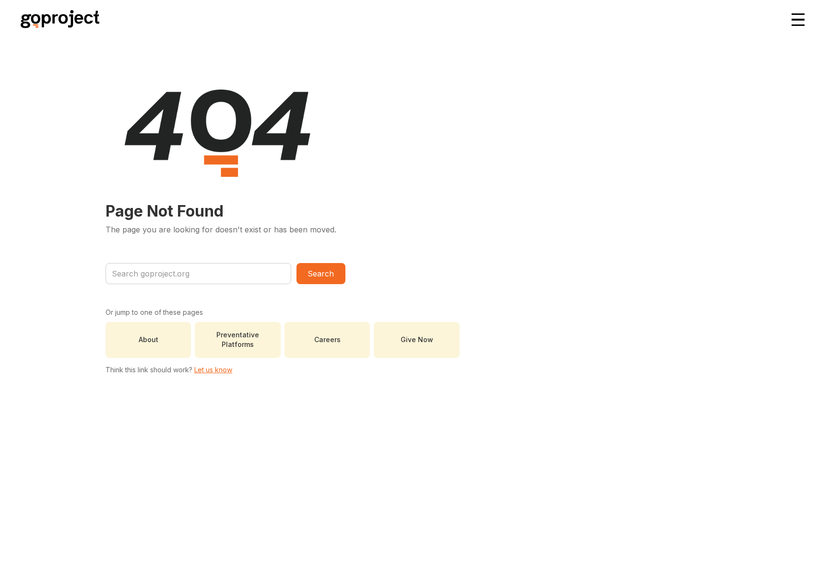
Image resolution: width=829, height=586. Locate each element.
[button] (798, 20)
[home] (60, 20)
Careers (327, 339)
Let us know (213, 370)
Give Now (417, 339)
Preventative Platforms (237, 339)
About (148, 339)
